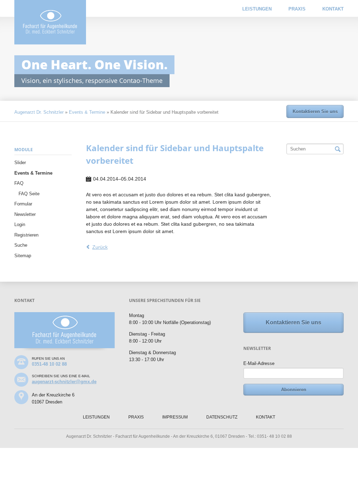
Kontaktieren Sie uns (315, 111)
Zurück (100, 247)
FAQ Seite (29, 193)
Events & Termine (87, 112)
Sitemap (22, 255)
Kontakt (333, 9)
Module (23, 150)
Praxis (297, 9)
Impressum (175, 417)
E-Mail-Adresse (258, 363)
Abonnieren (293, 389)
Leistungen (257, 9)
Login (19, 224)
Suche (20, 245)
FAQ (18, 183)
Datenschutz (221, 417)
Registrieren (26, 235)
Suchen (338, 149)
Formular (23, 203)
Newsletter (25, 214)
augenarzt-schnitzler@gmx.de (64, 381)
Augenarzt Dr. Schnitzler (39, 112)
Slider (20, 162)
